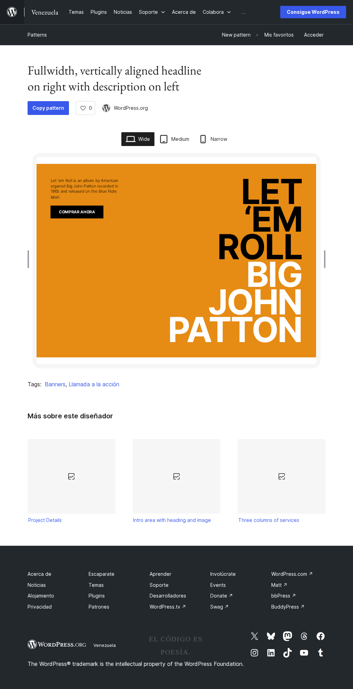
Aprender (160, 574)
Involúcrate (223, 574)
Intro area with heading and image (172, 520)
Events (218, 585)
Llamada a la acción (94, 384)
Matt (279, 585)
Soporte (159, 585)
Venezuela (104, 645)
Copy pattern (48, 108)
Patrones (99, 607)
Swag (219, 607)
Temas (96, 585)
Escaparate (101, 574)
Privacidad (40, 607)
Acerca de (39, 574)
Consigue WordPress (313, 12)
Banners (55, 384)
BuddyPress (288, 607)
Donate (221, 596)
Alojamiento (41, 596)
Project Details (45, 520)
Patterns (37, 35)
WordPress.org (131, 108)
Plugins (97, 596)
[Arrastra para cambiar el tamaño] (30, 259)
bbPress (283, 596)
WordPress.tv (168, 607)
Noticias (37, 585)
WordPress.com (292, 574)
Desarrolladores (168, 596)
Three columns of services (268, 520)
